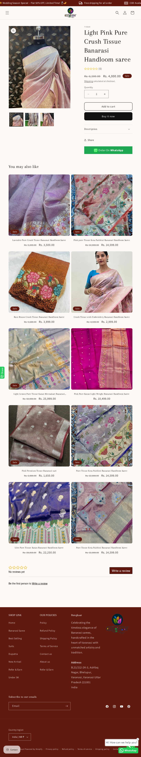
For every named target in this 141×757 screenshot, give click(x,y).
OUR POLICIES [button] (48, 615)
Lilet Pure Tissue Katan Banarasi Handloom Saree (39, 548)
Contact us (46, 653)
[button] (7, 13)
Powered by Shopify (33, 749)
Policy (43, 622)
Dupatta (13, 653)
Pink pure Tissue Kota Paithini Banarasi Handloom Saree (102, 240)
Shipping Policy (48, 638)
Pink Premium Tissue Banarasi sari (39, 471)
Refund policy (68, 749)
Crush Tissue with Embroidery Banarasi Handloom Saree (102, 317)
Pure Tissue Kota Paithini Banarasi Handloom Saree (101, 471)
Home (12, 622)
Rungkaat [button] (76, 615)
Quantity (88, 87)
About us (45, 661)
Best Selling (15, 638)
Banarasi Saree (17, 630)
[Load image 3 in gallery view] (47, 120)
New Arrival (15, 661)
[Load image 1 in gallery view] (16, 120)
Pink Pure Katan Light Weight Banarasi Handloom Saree (101, 394)
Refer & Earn (15, 669)
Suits (11, 646)
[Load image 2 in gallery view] (32, 120)
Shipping (88, 81)
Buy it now (108, 116)
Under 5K (14, 677)
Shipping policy (102, 749)
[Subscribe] (66, 706)
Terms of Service (49, 646)
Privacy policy (52, 749)
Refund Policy (47, 630)
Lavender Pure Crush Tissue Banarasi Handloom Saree (39, 240)
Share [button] (91, 140)
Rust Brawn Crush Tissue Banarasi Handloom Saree (39, 317)
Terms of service (85, 749)
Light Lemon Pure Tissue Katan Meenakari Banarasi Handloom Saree (39, 394)
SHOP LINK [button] (15, 615)
